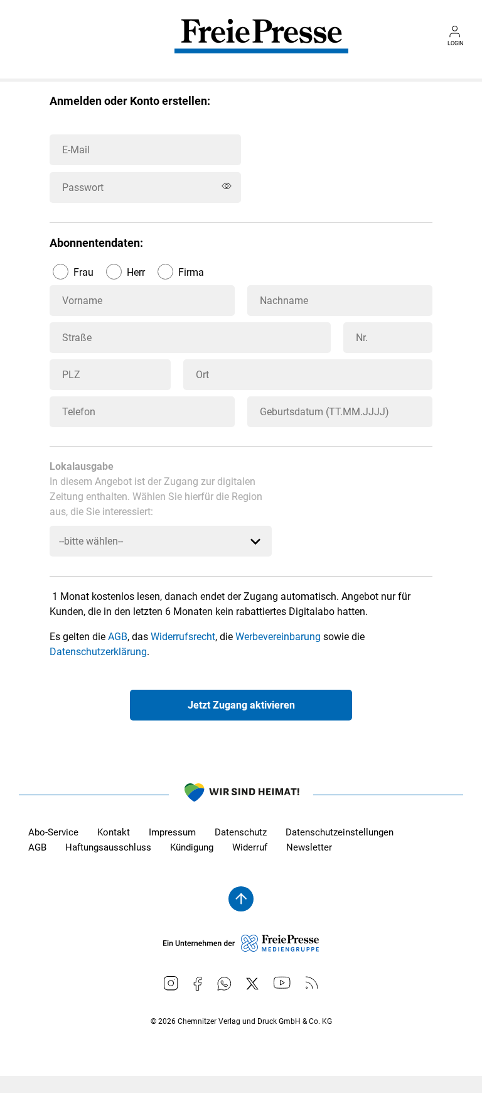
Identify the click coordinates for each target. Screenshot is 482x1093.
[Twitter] (252, 984)
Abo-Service (53, 832)
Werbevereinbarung (278, 637)
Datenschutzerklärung (98, 652)
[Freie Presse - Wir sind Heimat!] (241, 794)
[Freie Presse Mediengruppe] (241, 948)
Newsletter (309, 847)
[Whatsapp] (224, 984)
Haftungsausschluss (108, 847)
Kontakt (113, 832)
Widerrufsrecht (183, 637)
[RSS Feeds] (312, 983)
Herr (136, 272)
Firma (191, 272)
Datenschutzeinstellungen (340, 832)
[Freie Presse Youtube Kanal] (282, 983)
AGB (117, 637)
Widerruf (249, 847)
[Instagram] (171, 983)
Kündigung (191, 847)
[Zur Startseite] (261, 45)
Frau (83, 272)
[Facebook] (197, 984)
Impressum (172, 832)
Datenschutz (241, 832)
